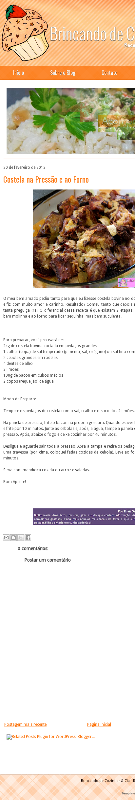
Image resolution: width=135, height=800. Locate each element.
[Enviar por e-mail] (6, 537)
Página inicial (99, 724)
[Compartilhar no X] (20, 537)
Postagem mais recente (25, 724)
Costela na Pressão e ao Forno (46, 179)
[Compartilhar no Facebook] (28, 537)
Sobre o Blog (62, 73)
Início (18, 73)
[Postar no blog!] (13, 537)
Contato (109, 73)
